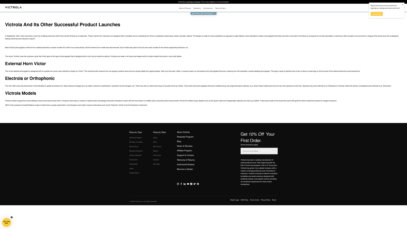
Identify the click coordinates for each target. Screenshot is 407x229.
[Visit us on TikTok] (191, 184)
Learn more (377, 14)
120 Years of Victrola (193, 2)
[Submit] (275, 150)
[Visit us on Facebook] (181, 184)
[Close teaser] (12, 217)
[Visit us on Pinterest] (198, 184)
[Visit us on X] (195, 184)
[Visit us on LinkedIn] (185, 184)
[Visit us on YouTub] (188, 184)
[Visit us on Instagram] (178, 184)
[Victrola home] (13, 8)
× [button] (402, 4)
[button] (6, 222)
